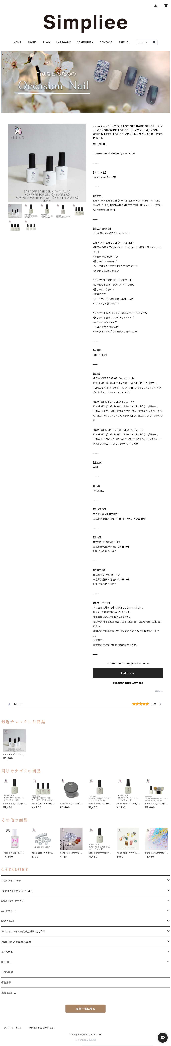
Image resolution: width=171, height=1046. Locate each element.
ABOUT (32, 42)
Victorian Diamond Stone (16, 941)
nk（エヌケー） (8, 911)
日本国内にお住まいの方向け (128, 683)
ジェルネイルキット (11, 880)
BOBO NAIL (8, 921)
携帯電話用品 (8, 992)
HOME (17, 42)
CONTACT (106, 42)
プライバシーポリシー (14, 1028)
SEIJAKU (6, 962)
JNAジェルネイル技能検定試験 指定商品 (23, 931)
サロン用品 (7, 972)
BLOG (46, 42)
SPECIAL (124, 42)
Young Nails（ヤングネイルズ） (17, 890)
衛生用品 (6, 982)
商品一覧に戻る (85, 1008)
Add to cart (128, 673)
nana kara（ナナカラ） (13, 900)
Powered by (82, 1040)
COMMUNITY (85, 42)
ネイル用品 (7, 951)
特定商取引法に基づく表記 (41, 1028)
